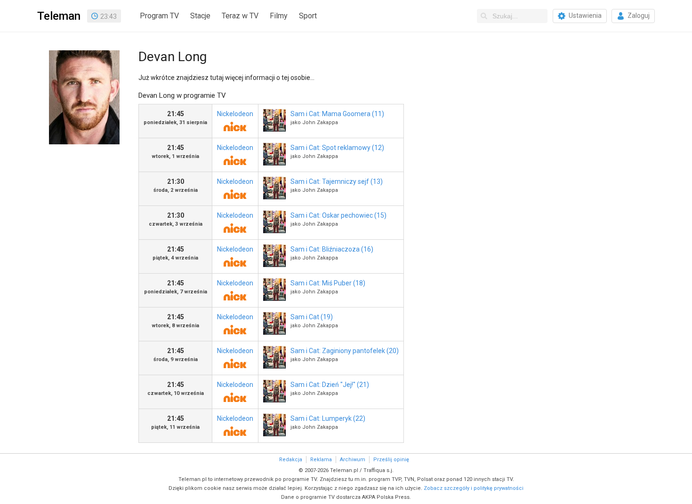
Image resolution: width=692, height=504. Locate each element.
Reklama (321, 460)
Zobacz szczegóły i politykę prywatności (473, 488)
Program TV (159, 15)
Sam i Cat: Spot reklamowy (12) (337, 147)
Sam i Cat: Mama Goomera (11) (337, 114)
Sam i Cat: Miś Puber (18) (327, 283)
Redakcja (290, 460)
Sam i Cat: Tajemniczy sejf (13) (336, 181)
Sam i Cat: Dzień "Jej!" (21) (329, 384)
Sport (308, 15)
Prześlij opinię (391, 460)
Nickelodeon (235, 114)
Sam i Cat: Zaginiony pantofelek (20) (344, 350)
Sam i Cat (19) (311, 317)
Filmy (279, 15)
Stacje (200, 15)
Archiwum (352, 460)
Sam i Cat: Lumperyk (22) (327, 418)
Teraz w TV (240, 15)
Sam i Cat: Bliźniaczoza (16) (331, 249)
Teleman (58, 16)
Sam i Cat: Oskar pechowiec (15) (338, 215)
